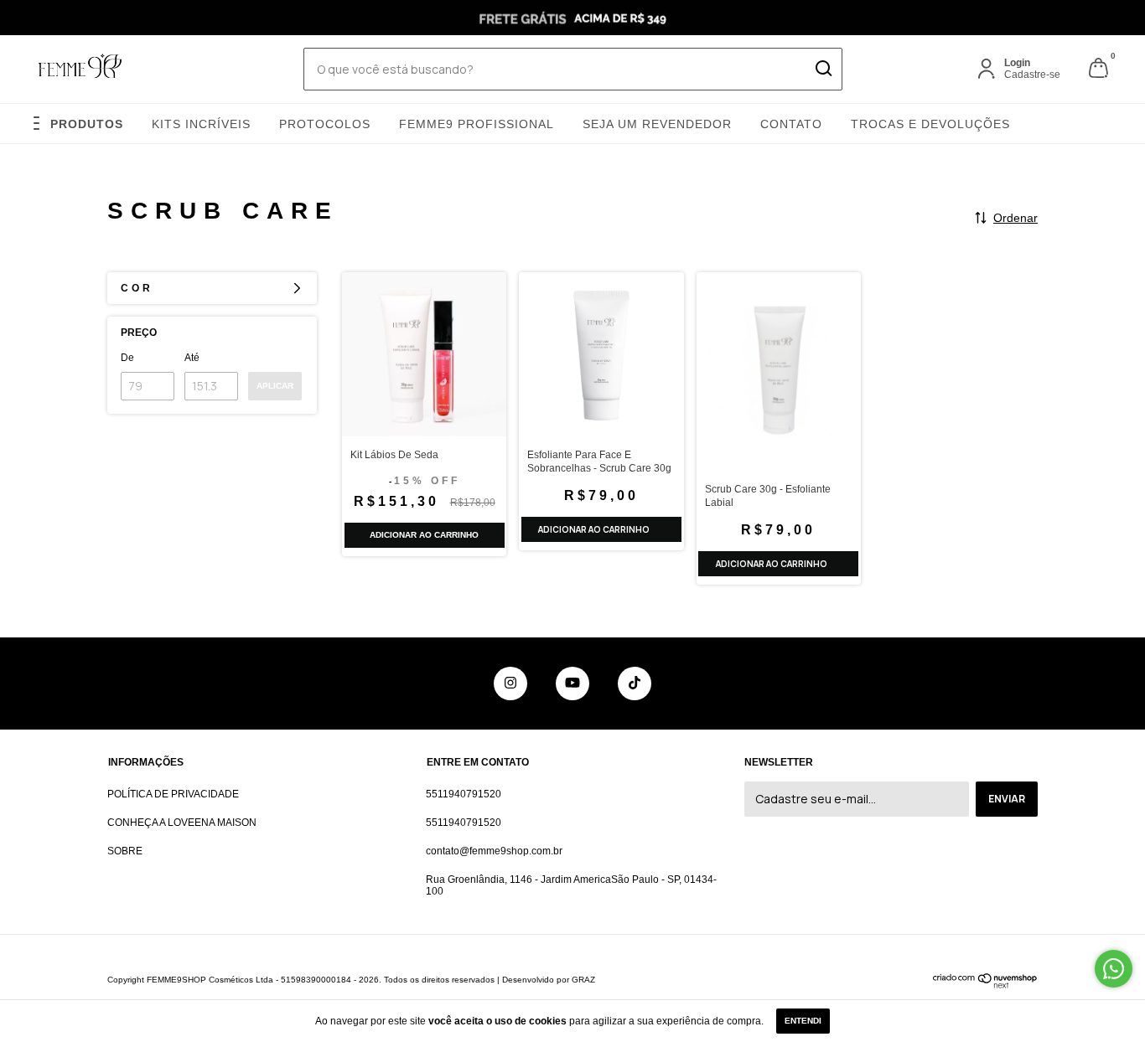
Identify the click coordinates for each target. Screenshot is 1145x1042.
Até (191, 358)
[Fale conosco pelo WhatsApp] (1113, 969)
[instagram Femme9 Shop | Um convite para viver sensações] (510, 683)
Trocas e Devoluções (930, 124)
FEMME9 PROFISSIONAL (476, 124)
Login (1017, 63)
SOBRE (124, 851)
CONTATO (791, 124)
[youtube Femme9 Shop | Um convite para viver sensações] (572, 683)
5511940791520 (463, 794)
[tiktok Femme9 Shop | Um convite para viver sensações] (634, 683)
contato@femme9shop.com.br (494, 851)
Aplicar (274, 385)
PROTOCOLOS (324, 124)
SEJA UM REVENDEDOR (657, 124)
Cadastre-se (1032, 74)
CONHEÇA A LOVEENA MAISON (181, 822)
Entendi (803, 1020)
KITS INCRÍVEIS (201, 124)
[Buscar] (823, 69)
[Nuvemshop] (985, 984)
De (127, 358)
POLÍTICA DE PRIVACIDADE (173, 794)
